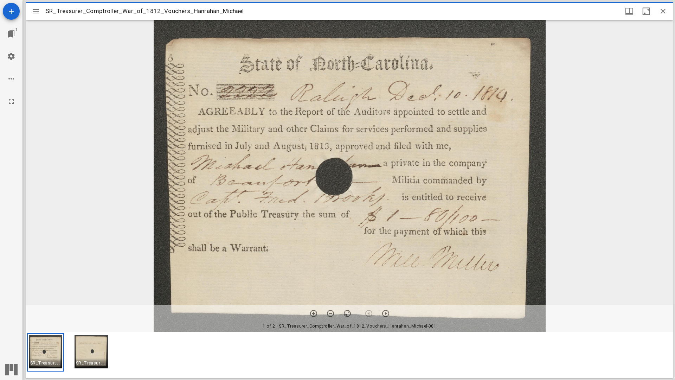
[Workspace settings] (11, 56)
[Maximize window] (646, 11)
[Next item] (385, 313)
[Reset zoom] (347, 313)
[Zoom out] (330, 313)
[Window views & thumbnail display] (629, 11)
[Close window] (663, 11)
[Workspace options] (11, 78)
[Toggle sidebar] (35, 11)
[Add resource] (11, 11)
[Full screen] (11, 101)
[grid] (349, 355)
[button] (45, 352)
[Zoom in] (313, 313)
